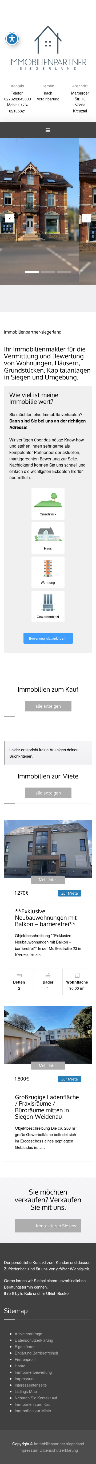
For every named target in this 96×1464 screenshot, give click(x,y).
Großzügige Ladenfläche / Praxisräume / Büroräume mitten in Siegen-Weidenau (47, 1106)
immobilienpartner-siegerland (59, 1443)
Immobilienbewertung (33, 1372)
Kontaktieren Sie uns (56, 1225)
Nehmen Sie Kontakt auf (36, 1397)
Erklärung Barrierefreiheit (36, 1353)
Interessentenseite (31, 1385)
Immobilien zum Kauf (33, 1404)
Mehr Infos (48, 879)
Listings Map (26, 1391)
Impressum (25, 1378)
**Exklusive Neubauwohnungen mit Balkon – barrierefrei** (46, 917)
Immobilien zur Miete (33, 1410)
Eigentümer (25, 1346)
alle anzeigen (48, 706)
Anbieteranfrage (28, 1333)
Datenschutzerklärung (34, 1340)
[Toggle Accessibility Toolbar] (12, 38)
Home (20, 1365)
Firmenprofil (25, 1359)
